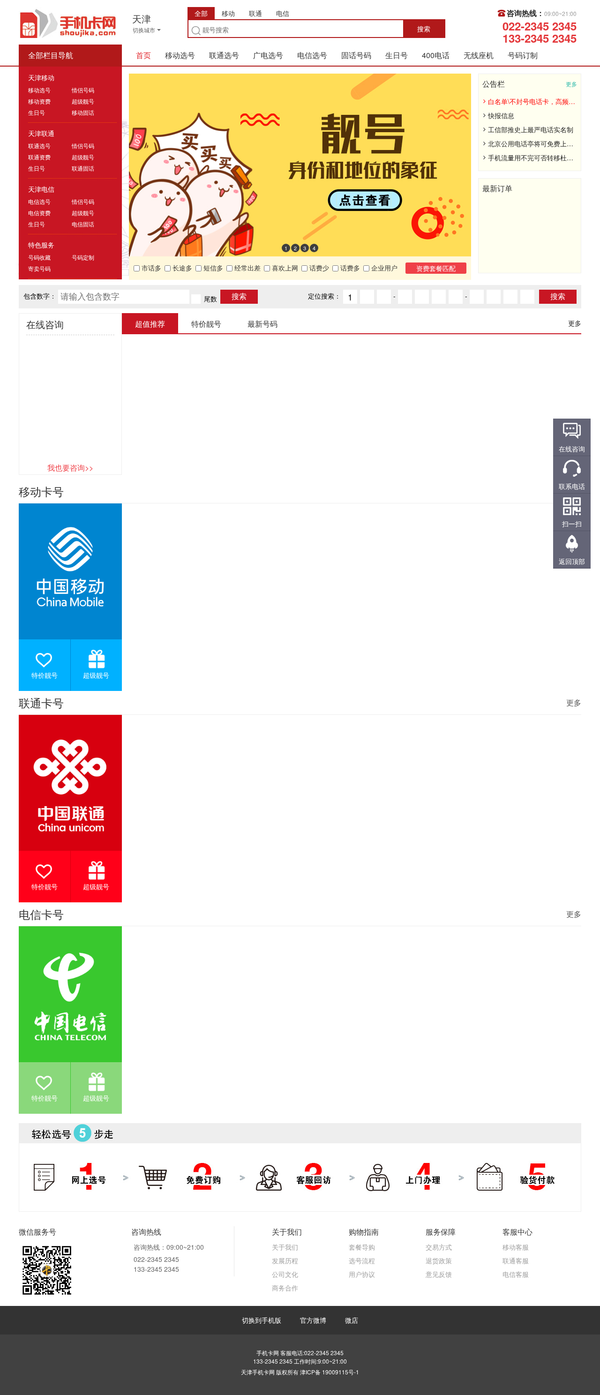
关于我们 (285, 1247)
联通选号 (224, 55)
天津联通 (41, 133)
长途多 (181, 267)
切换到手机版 (261, 1320)
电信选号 (312, 55)
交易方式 (439, 1247)
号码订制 (523, 55)
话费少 (318, 267)
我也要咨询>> (70, 467)
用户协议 (362, 1274)
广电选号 (268, 55)
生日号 (396, 55)
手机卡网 (68, 22)
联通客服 (515, 1260)
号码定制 (83, 257)
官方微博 (313, 1320)
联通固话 (83, 168)
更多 (571, 84)
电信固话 (83, 224)
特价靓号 (44, 675)
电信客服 (515, 1274)
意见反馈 (439, 1274)
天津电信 (41, 189)
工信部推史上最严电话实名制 (530, 129)
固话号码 (356, 55)
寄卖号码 (39, 268)
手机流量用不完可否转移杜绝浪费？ (532, 157)
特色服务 (41, 244)
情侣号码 (83, 90)
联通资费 (39, 157)
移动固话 (83, 112)
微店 (351, 1320)
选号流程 (362, 1260)
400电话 (436, 55)
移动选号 (180, 55)
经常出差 (246, 267)
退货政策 (439, 1260)
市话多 (150, 267)
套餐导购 (362, 1247)
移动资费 (39, 101)
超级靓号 (83, 101)
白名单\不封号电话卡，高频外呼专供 (532, 101)
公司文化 (285, 1274)
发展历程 (285, 1260)
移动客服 (515, 1247)
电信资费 (39, 213)
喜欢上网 (284, 267)
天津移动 (41, 77)
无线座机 (479, 55)
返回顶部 (572, 561)
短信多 (212, 267)
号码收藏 (39, 257)
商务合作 (285, 1287)
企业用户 (383, 267)
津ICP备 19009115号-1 (329, 1372)
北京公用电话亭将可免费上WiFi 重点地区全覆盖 (532, 143)
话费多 (349, 267)
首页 (143, 55)
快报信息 (501, 115)
